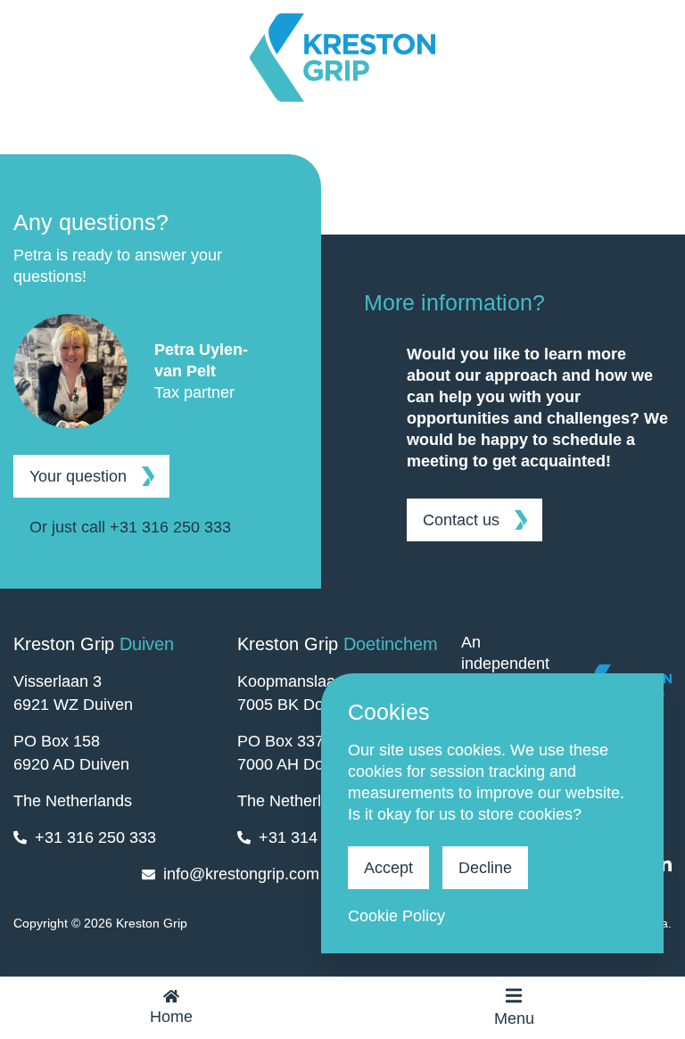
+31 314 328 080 (319, 837)
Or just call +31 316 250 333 (130, 527)
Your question (78, 476)
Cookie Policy (396, 916)
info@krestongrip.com (241, 874)
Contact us (461, 520)
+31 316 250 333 (95, 837)
